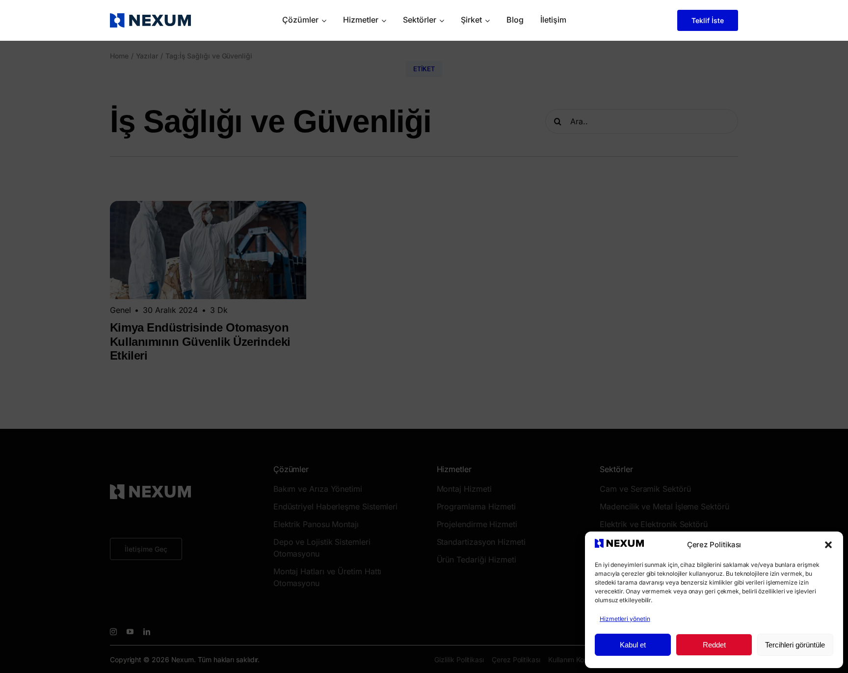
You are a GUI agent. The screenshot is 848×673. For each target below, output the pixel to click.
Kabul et (633, 645)
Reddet (714, 645)
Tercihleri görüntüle (795, 645)
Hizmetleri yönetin (625, 618)
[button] (828, 545)
